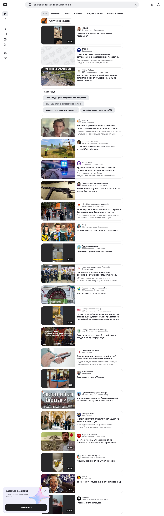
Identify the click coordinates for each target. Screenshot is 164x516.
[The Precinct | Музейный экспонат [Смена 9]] (58, 483)
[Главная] (5, 13)
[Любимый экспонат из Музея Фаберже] (58, 462)
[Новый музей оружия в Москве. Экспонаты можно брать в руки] (58, 190)
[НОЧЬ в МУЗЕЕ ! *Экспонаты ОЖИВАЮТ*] (58, 232)
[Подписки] (5, 18)
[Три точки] (120, 29)
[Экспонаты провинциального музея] (58, 253)
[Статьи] (5, 34)
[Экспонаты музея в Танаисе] (58, 378)
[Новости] (5, 29)
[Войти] (158, 4)
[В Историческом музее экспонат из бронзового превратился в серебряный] (58, 441)
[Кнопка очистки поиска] (135, 4)
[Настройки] (152, 4)
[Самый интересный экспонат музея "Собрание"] (58, 35)
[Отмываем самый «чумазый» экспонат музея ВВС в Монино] (58, 148)
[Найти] (5, 24)
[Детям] (5, 57)
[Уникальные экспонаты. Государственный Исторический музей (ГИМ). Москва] (58, 399)
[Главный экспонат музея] (58, 504)
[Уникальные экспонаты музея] (58, 294)
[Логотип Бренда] (5, 4)
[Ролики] (5, 44)
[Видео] (5, 39)
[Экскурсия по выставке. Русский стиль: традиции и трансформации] (58, 336)
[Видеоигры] (5, 52)
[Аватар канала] (79, 29)
